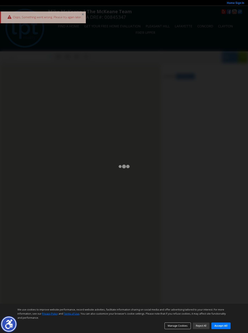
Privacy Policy (50, 313)
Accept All (220, 325)
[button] (8, 324)
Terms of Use (71, 313)
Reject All (201, 325)
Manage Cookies (178, 325)
